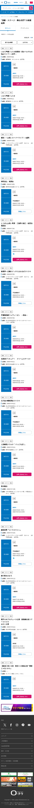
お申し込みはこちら (22, 84)
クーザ (4, 12)
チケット (8, 28)
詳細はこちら (22, 211)
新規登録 (16, 2)
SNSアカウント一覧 (6, 729)
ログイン (21, 2)
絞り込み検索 (9, 42)
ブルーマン (21, 12)
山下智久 (12, 12)
